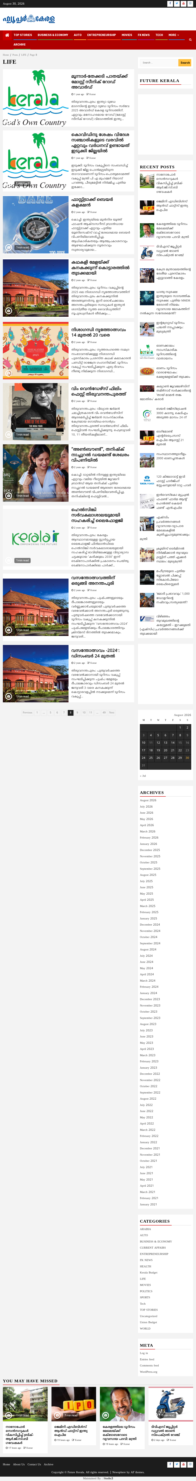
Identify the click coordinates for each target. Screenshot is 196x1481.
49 (104, 712)
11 (90, 712)
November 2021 (150, 1155)
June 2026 (146, 813)
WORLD (145, 1329)
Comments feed (149, 1366)
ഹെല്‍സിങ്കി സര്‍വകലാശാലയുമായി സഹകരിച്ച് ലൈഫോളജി (97, 515)
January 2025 (148, 919)
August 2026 (148, 800)
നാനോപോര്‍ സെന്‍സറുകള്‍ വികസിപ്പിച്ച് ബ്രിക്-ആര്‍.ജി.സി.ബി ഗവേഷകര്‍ (19, 1435)
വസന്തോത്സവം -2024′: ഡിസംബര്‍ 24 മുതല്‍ (95, 653)
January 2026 (148, 844)
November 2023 (150, 1006)
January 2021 (148, 1205)
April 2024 (147, 974)
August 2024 (148, 950)
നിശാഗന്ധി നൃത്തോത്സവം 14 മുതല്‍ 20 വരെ (98, 332)
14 (173, 743)
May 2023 (146, 1043)
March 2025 (147, 906)
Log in (144, 1353)
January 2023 (148, 1068)
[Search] (190, 40)
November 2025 (150, 856)
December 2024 (150, 925)
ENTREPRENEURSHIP (101, 35)
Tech (143, 1304)
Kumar (92, 94)
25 (151, 758)
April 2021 (147, 1186)
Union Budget (148, 1322)
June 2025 (146, 887)
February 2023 (149, 1061)
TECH (159, 35)
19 (158, 750)
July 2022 (146, 1105)
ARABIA (145, 1229)
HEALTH (145, 1266)
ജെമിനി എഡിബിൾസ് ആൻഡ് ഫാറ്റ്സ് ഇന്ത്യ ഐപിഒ (71, 1431)
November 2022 (150, 1080)
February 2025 (149, 912)
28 (173, 758)
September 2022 (150, 1093)
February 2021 (149, 1198)
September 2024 (150, 943)
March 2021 (147, 1192)
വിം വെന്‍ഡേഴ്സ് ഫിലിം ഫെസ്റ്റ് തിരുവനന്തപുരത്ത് (98, 391)
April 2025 (147, 900)
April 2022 (147, 1124)
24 (143, 758)
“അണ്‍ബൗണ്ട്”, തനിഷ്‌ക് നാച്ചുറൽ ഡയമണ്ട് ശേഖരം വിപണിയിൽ (100, 455)
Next (111, 712)
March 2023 (147, 1055)
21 (173, 750)
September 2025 (150, 869)
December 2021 (150, 1148)
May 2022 (146, 1118)
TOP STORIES (23, 35)
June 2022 (146, 1111)
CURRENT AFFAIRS (153, 1248)
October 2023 (148, 1012)
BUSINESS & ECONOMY (53, 35)
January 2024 (148, 993)
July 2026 (146, 807)
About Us (19, 1464)
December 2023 (150, 999)
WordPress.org (148, 1372)
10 (84, 712)
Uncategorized (148, 1316)
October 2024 (148, 937)
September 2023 (150, 1018)
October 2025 (148, 863)
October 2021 (148, 1161)
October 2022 (148, 1086)
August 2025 (148, 875)
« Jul (143, 776)
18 (151, 750)
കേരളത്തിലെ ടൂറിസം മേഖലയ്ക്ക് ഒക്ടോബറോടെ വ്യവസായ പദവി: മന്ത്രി (119, 1433)
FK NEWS (144, 35)
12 (158, 743)
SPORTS (145, 1297)
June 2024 (146, 962)
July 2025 (146, 881)
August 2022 (148, 1099)
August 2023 (148, 1024)
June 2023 (146, 1037)
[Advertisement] (165, 120)
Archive (20, 44)
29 (180, 758)
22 (180, 750)
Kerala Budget (148, 1273)
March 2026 (147, 832)
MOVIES (127, 35)
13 (165, 743)
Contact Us (34, 1464)
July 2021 (146, 1167)
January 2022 (148, 1142)
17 (143, 750)
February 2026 (149, 838)
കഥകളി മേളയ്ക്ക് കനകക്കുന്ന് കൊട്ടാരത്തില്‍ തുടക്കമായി (100, 268)
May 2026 (146, 819)
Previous (27, 712)
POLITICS (146, 1291)
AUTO (78, 35)
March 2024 (147, 981)
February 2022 (149, 1136)
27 (165, 758)
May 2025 (146, 894)
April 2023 (147, 1049)
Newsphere (119, 1472)
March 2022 (147, 1130)
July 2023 (146, 1030)
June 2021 (146, 1173)
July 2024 (146, 956)
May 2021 (146, 1180)
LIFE (143, 1279)
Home (6, 1464)
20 (165, 750)
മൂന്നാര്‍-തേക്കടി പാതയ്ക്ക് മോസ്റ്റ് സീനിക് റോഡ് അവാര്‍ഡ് (99, 82)
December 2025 (150, 850)
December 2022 (150, 1074)
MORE (172, 35)
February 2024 (149, 987)
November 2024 (150, 931)
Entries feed (147, 1359)
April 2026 (147, 825)
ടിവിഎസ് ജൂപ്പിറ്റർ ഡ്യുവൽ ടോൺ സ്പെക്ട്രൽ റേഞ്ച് (165, 1431)
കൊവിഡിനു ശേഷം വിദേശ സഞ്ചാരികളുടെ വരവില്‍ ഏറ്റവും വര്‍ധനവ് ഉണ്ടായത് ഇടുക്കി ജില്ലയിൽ (100, 143)
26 (158, 758)
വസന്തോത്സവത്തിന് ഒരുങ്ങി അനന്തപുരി (93, 581)
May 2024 (146, 968)
